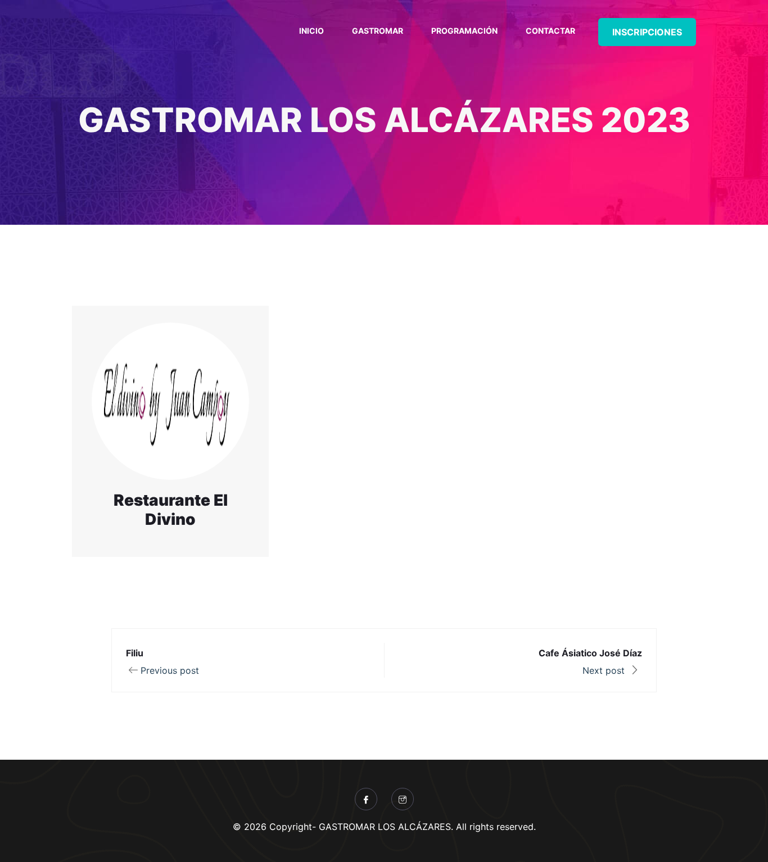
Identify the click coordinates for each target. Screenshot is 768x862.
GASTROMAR (377, 30)
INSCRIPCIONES (647, 32)
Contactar (550, 30)
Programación (464, 30)
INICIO (311, 30)
